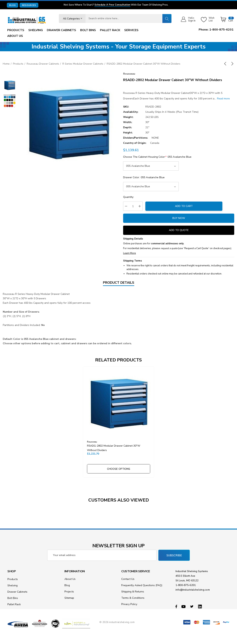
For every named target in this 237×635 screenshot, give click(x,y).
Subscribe (174, 555)
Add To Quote (179, 230)
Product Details (118, 282)
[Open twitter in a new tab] (192, 606)
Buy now (178, 218)
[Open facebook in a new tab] (176, 606)
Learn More (129, 253)
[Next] (231, 64)
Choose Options (118, 469)
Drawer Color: (144, 177)
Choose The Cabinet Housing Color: (157, 157)
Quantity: (128, 197)
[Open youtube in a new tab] (184, 606)
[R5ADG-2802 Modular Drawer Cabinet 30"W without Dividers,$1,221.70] (118, 401)
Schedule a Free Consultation (112, 5)
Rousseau (129, 74)
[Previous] (225, 64)
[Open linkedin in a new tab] (200, 606)
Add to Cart (184, 206)
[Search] (166, 18)
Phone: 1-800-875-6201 (216, 30)
